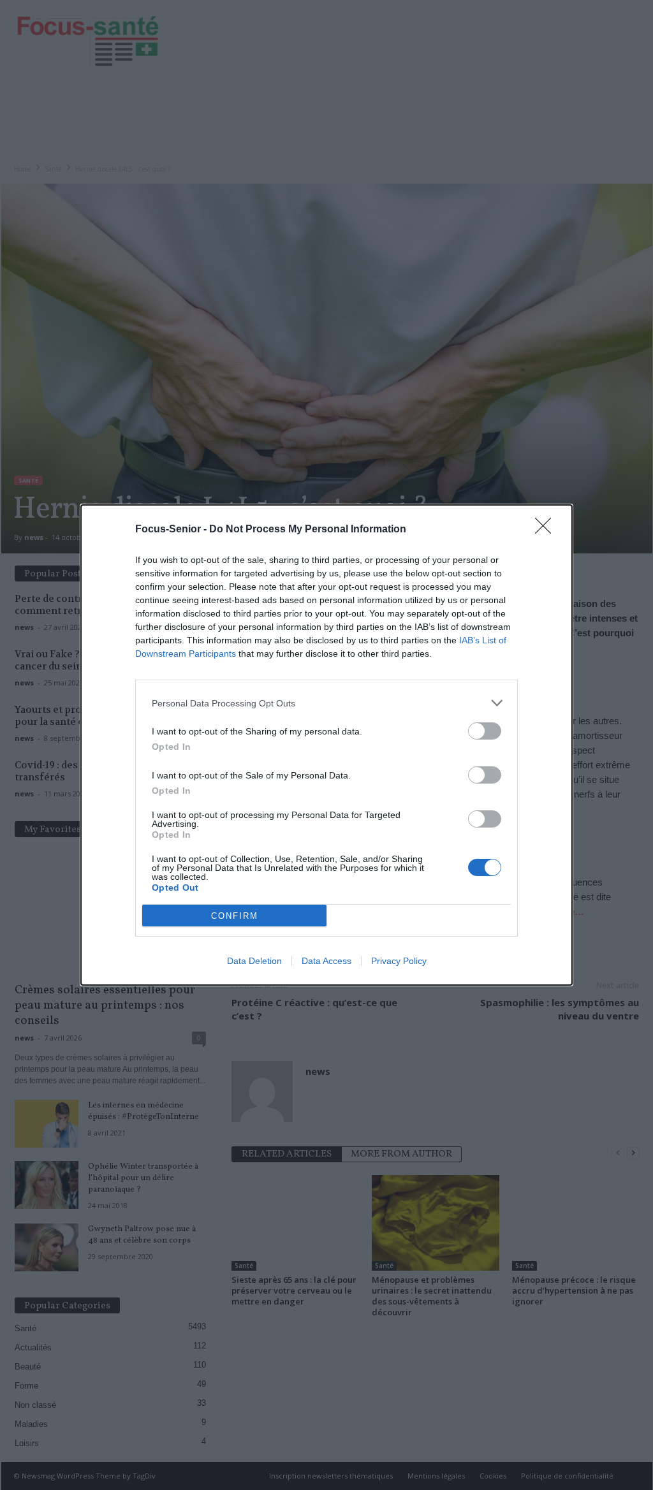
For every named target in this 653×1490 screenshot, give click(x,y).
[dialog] (326, 745)
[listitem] (326, 703)
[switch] (484, 731)
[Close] (547, 530)
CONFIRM (234, 916)
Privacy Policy (399, 961)
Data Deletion (254, 961)
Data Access (326, 961)
